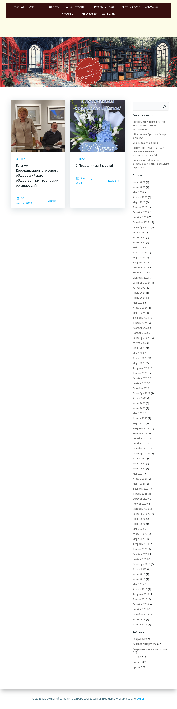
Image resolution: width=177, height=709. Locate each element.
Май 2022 (138, 413)
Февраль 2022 (141, 428)
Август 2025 (140, 232)
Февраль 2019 (141, 594)
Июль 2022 (139, 403)
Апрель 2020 (140, 534)
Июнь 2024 (139, 297)
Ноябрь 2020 (140, 503)
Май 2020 (138, 528)
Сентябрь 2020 (141, 513)
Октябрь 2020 (141, 508)
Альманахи (152, 7)
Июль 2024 (139, 292)
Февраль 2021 (141, 488)
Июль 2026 (139, 182)
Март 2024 (139, 312)
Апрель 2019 (140, 589)
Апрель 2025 (140, 252)
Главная (18, 7)
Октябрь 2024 (141, 277)
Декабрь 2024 (141, 267)
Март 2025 (139, 257)
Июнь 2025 (139, 242)
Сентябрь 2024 (141, 282)
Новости (53, 7)
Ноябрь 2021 (140, 443)
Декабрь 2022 (141, 378)
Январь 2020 (140, 549)
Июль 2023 (139, 348)
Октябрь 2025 (141, 222)
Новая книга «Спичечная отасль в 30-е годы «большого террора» (151, 163)
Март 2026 (139, 202)
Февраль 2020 (141, 544)
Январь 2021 (140, 493)
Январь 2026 (140, 207)
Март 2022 (139, 423)
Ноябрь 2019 (140, 559)
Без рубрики (140, 639)
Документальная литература (150, 649)
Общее (20, 159)
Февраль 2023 (141, 368)
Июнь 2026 (139, 187)
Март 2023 (139, 363)
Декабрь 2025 (141, 212)
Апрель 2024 (140, 307)
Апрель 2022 (140, 418)
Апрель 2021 (140, 478)
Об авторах (89, 14)
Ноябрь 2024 (140, 272)
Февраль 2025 (141, 262)
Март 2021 (139, 483)
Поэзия (137, 662)
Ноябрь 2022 (140, 383)
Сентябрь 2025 (141, 227)
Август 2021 (140, 458)
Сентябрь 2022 (141, 393)
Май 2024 (138, 302)
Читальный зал (103, 7)
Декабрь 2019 (141, 554)
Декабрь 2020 (141, 498)
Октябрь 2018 (141, 614)
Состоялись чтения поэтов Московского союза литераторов (149, 125)
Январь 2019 (140, 599)
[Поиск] (164, 106)
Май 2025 (138, 247)
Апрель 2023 (140, 358)
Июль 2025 (139, 237)
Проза (136, 667)
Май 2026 (138, 192)
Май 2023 (138, 353)
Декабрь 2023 (141, 327)
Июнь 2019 (139, 579)
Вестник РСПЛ (131, 7)
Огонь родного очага (145, 142)
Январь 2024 (140, 322)
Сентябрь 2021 (141, 453)
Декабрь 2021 (141, 438)
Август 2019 (140, 569)
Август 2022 (140, 398)
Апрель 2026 (140, 197)
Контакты (108, 14)
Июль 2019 (139, 574)
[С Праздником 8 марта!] (97, 125)
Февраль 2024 (141, 317)
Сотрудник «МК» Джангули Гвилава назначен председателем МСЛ (148, 151)
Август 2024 (140, 287)
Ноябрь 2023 (140, 332)
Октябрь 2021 (141, 448)
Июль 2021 (139, 463)
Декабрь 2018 (141, 604)
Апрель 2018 (140, 624)
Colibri (141, 699)
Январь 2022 (140, 433)
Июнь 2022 (139, 408)
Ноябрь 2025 (140, 217)
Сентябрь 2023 (141, 338)
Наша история (74, 7)
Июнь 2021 (139, 468)
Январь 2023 (140, 373)
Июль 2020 (139, 518)
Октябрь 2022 (141, 388)
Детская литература (145, 644)
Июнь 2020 (139, 523)
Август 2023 (140, 343)
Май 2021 (138, 473)
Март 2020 (139, 539)
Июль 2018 (139, 619)
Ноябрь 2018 (140, 609)
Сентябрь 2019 (141, 564)
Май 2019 (138, 584)
